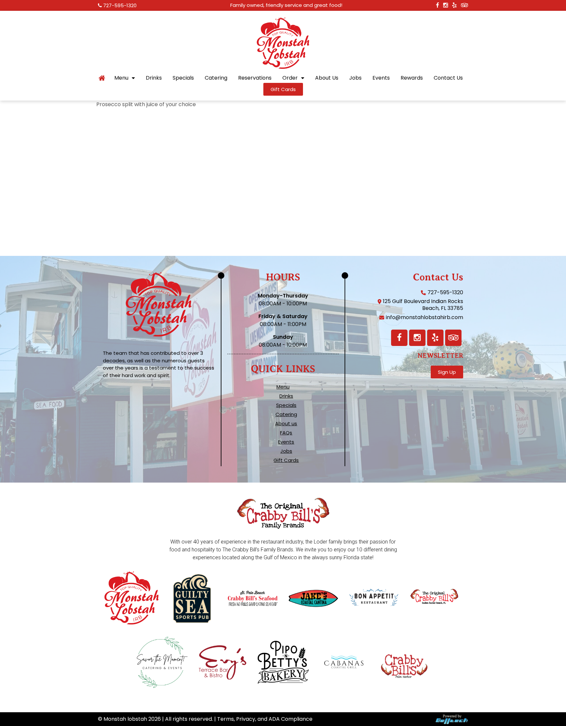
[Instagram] (417, 338)
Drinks (154, 78)
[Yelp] (435, 338)
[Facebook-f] (399, 338)
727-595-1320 (120, 5)
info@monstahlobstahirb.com (424, 317)
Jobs (355, 78)
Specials (183, 78)
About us (286, 423)
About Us (326, 78)
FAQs (286, 433)
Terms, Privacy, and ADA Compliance (264, 719)
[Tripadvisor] (453, 338)
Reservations (255, 78)
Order (290, 78)
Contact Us (448, 78)
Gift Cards (286, 460)
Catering (216, 78)
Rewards (412, 78)
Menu (121, 78)
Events (381, 78)
